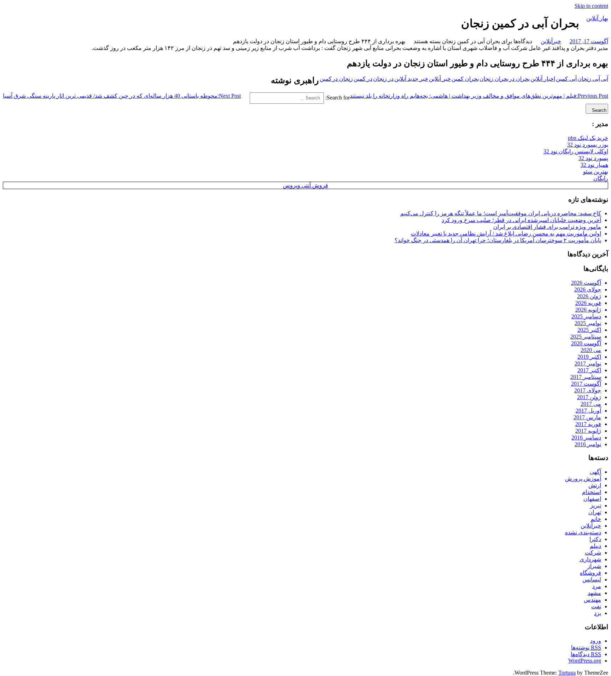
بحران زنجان (493, 79)
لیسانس (591, 579)
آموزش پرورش (583, 479)
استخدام (591, 492)
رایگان (600, 178)
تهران (594, 512)
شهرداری (590, 559)
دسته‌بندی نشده (583, 532)
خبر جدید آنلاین (411, 79)
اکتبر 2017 (589, 370)
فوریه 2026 (588, 303)
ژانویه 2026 (588, 310)
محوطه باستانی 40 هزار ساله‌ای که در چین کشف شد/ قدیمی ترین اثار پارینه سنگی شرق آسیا (122, 96)
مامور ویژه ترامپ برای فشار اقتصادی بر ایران (547, 227)
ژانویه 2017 (588, 431)
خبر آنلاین (440, 79)
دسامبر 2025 (586, 316)
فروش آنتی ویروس (305, 185)
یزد (597, 613)
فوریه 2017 (588, 424)
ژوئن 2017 (589, 397)
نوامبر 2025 (588, 323)
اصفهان (592, 499)
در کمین (363, 79)
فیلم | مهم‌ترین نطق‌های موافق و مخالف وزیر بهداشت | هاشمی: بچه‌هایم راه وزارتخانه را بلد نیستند (479, 96)
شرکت (593, 553)
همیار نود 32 (594, 165)
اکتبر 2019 (589, 357)
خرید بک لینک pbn (588, 138)
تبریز (595, 505)
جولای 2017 (587, 390)
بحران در (519, 79)
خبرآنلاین (551, 41)
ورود (595, 641)
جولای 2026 (587, 289)
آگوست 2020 (586, 343)
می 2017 (591, 404)
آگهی (595, 472)
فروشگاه (590, 573)
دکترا (595, 539)
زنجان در (342, 79)
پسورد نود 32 (593, 158)
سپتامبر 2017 (585, 377)
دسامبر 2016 (586, 437)
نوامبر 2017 (588, 363)
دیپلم (595, 546)
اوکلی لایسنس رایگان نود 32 (575, 151)
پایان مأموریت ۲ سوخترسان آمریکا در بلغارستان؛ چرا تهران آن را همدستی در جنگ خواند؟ (498, 240)
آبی (604, 79)
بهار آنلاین (597, 18)
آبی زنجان (588, 79)
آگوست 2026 (586, 283)
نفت (596, 606)
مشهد (594, 593)
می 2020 (591, 350)
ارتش (594, 485)
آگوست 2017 (586, 384)
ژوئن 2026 (589, 296)
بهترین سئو (595, 172)
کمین (326, 79)
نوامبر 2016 (588, 444)
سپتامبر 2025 (585, 337)
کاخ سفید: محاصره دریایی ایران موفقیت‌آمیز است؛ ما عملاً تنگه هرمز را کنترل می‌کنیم (500, 213)
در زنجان (383, 79)
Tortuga (567, 673)
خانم (595, 519)
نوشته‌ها (586, 647)
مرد (596, 586)
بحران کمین (465, 79)
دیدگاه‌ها (586, 654)
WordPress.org (584, 661)
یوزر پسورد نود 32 (587, 145)
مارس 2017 (587, 417)
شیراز (594, 566)
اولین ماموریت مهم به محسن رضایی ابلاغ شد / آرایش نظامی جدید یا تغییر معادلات (506, 234)
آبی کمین (566, 79)
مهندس (592, 600)
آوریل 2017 (588, 411)
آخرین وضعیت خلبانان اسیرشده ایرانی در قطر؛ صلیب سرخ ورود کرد (521, 220)
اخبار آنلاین (542, 79)
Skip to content (591, 6)
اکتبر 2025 (589, 330)
